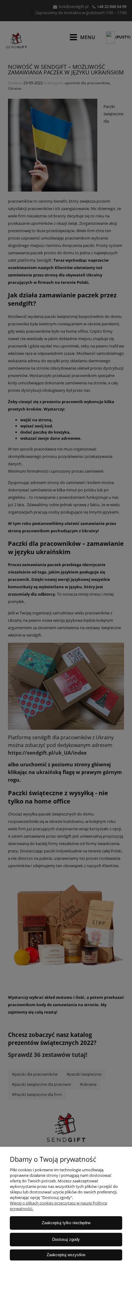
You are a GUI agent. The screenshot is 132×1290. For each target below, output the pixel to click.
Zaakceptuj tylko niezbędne (66, 1223)
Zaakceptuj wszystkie (66, 1254)
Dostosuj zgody (66, 1239)
